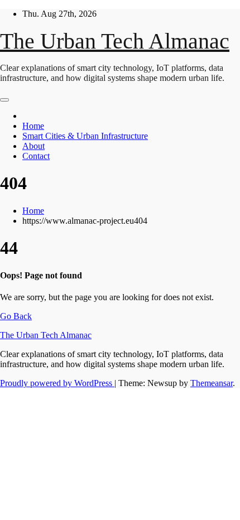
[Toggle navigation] (4, 100)
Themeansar (211, 383)
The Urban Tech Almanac (114, 41)
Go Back (16, 316)
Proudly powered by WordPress (57, 383)
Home (33, 126)
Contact (36, 156)
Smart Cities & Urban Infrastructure (85, 136)
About (33, 146)
